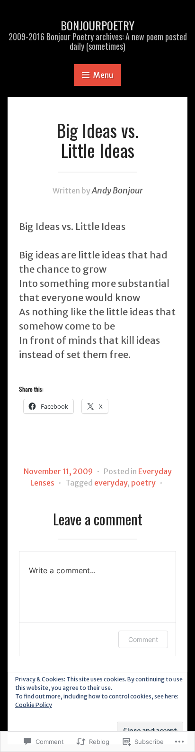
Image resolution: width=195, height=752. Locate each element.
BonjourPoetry (97, 25)
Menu (103, 75)
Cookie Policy (33, 704)
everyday (110, 482)
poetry (143, 482)
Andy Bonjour (117, 190)
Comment (143, 639)
